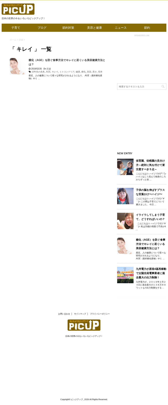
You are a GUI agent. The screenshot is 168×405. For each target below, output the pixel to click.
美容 (89, 71)
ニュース (121, 27)
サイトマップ (80, 314)
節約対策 (68, 27)
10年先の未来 (38, 71)
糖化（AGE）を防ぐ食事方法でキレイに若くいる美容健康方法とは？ (150, 244)
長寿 (100, 71)
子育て (15, 27)
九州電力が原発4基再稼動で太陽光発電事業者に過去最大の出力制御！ (151, 273)
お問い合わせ (64, 314)
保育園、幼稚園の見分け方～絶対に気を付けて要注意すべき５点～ (150, 165)
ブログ (42, 27)
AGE (48, 71)
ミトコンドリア (67, 71)
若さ (95, 71)
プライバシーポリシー (100, 314)
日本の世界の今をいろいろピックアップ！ (84, 336)
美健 (49, 69)
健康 (78, 71)
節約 (147, 27)
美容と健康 (94, 27)
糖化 (83, 71)
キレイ (55, 71)
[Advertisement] (141, 61)
